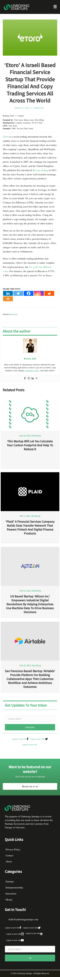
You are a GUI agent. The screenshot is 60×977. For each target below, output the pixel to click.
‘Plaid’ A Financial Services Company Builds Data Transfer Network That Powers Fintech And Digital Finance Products (30, 527)
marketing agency (32, 370)
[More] (8, 298)
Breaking (14, 314)
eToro (6, 136)
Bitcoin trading (40, 170)
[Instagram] (39, 293)
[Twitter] (18, 293)
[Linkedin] (8, 293)
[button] (30, 727)
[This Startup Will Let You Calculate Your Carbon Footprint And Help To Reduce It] (30, 414)
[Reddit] (49, 293)
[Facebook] (28, 293)
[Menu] (55, 7)
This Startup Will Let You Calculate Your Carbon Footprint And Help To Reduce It (30, 445)
